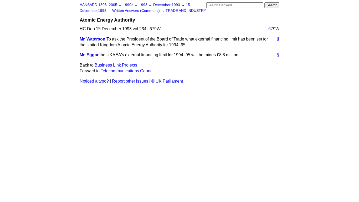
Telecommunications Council (128, 71)
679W (273, 29)
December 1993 (167, 5)
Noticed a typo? (94, 81)
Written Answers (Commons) (136, 11)
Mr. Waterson (92, 39)
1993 (143, 5)
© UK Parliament (167, 81)
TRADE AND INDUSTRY (186, 11)
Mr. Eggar (89, 55)
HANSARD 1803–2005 (98, 5)
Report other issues (130, 81)
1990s (128, 5)
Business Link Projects (116, 65)
